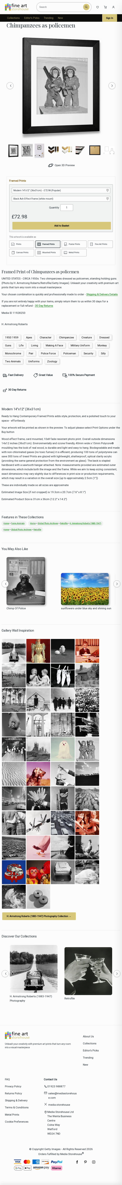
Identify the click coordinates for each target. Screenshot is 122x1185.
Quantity (54, 207)
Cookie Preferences (16, 1121)
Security (88, 353)
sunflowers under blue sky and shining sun (86, 608)
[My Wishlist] (97, 7)
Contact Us (50, 1079)
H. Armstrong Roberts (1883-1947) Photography (31, 998)
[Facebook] (77, 1163)
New (60, 17)
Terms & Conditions (17, 1107)
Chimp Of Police (16, 608)
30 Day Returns (44, 305)
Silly (103, 353)
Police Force (48, 353)
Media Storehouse (71, 1154)
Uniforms (34, 361)
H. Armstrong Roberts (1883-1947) (85, 523)
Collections (13, 17)
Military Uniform (80, 345)
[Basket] (105, 7)
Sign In (109, 18)
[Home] (19, 7)
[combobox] (60, 7)
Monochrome (13, 353)
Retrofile (64, 523)
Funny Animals (17, 523)
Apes (29, 337)
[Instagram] (93, 1163)
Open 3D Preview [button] (64, 165)
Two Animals (13, 361)
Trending (48, 17)
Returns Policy (13, 1093)
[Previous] (10, 85)
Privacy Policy (13, 1086)
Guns (8, 345)
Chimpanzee (66, 337)
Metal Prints (12, 1114)
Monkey (102, 345)
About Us (88, 1036)
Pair (31, 353)
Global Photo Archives (48, 523)
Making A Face (54, 345)
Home (6, 523)
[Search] (86, 7)
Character (45, 337)
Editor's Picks (31, 17)
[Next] (111, 85)
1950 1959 (11, 337)
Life (21, 345)
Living (34, 345)
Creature (86, 337)
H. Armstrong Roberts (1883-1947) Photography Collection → (39, 916)
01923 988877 (56, 1086)
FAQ (7, 1079)
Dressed (104, 337)
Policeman (69, 353)
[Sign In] (113, 7)
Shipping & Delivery (16, 1100)
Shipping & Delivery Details (102, 294)
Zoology (52, 361)
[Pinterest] (85, 1163)
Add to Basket (61, 225)
